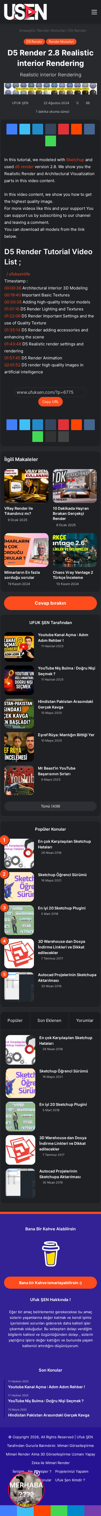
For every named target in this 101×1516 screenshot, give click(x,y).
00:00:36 (12, 288)
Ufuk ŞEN (85, 1437)
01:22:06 (12, 315)
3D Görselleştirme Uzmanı (62, 1454)
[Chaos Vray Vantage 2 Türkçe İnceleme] (75, 550)
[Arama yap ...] (85, 14)
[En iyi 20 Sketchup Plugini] (19, 920)
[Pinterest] (63, 129)
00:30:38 (13, 301)
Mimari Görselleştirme (75, 1445)
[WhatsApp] (50, 141)
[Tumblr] (50, 129)
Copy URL (50, 401)
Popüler (15, 1020)
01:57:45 (12, 357)
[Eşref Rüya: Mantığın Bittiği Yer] (19, 747)
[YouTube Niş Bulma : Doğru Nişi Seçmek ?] (19, 680)
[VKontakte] (89, 129)
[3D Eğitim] (25, 12)
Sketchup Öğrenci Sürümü (62, 874)
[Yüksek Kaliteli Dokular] (50, 88)
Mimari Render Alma (22, 1454)
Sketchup (75, 159)
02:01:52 (12, 364)
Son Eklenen (49, 1020)
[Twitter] (24, 129)
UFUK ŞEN (20, 103)
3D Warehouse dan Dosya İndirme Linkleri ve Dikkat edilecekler (61, 947)
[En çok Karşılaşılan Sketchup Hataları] (19, 853)
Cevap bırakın (50, 603)
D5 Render (77, 30)
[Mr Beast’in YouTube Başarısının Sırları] (19, 780)
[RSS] (67, 1356)
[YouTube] (54, 1356)
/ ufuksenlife (18, 274)
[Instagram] (60, 1356)
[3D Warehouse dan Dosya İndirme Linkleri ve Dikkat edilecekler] (19, 953)
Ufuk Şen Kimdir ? (70, 1480)
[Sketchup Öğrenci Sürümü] (19, 887)
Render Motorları (51, 30)
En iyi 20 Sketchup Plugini (62, 908)
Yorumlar (84, 1020)
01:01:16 (11, 308)
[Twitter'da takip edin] (31, 103)
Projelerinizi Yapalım (71, 1471)
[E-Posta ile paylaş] (50, 436)
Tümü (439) (50, 806)
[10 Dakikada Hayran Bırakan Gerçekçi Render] (75, 486)
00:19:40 (12, 294)
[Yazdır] (63, 436)
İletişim (18, 1471)
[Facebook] (11, 129)
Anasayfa (26, 30)
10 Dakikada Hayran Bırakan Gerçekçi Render (71, 513)
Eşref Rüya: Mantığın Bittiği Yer (66, 734)
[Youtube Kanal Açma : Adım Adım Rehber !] (19, 647)
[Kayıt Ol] (75, 14)
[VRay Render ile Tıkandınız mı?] (26, 486)
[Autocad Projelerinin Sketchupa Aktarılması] (19, 987)
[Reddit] (76, 129)
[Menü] (94, 14)
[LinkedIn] (37, 129)
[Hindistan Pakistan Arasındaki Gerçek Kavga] (19, 713)
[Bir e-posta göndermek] (34, 103)
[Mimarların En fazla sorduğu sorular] (26, 550)
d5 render (24, 166)
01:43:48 (12, 343)
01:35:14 (12, 329)
